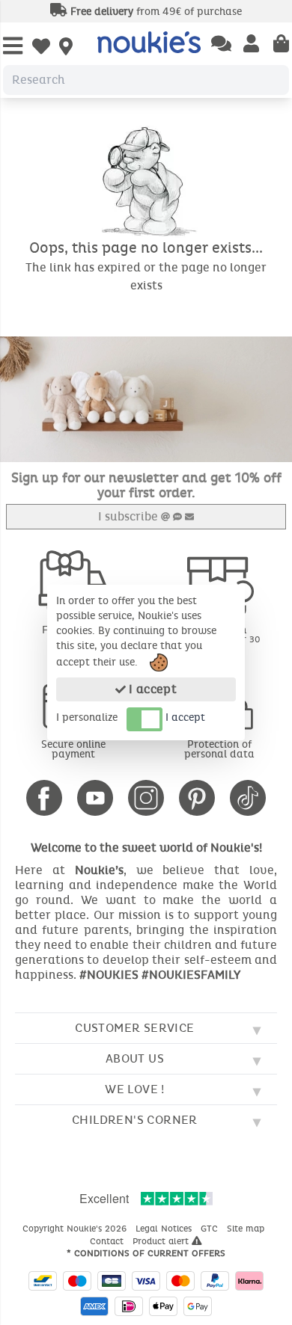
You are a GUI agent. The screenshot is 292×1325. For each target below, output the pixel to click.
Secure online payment (73, 749)
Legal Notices (165, 1228)
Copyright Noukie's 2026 (76, 1228)
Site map (247, 1228)
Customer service (134, 1028)
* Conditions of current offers (146, 1253)
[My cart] (281, 44)
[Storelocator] (66, 47)
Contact (108, 1241)
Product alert (162, 1241)
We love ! (135, 1089)
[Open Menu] (12, 46)
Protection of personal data (219, 749)
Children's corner (135, 1120)
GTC (211, 1228)
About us (135, 1058)
